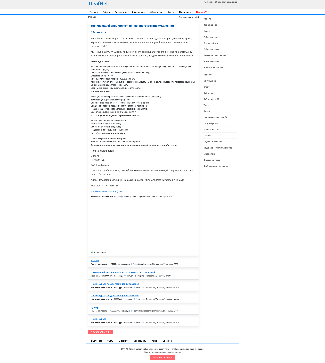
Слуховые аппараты (214, 142)
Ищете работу (211, 43)
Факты (110, 341)
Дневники (167, 341)
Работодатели (211, 37)
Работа (106, 12)
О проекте (123, 341)
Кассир (95, 260)
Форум (170, 12)
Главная (94, 12)
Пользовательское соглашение (166, 352)
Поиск (207, 31)
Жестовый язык (212, 160)
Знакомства (121, 12)
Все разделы (140, 341)
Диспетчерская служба (215, 117)
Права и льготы (211, 129)
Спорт (207, 87)
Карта (147, 352)
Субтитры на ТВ (211, 99)
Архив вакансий (211, 61)
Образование (138, 12)
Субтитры (208, 93)
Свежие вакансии (100, 332)
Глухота (207, 135)
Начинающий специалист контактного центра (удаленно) (123, 272)
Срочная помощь (162, 358)
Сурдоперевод (211, 123)
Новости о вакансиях (214, 67)
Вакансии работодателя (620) (106, 191)
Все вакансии (210, 25)
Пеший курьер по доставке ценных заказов (115, 284)
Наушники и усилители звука (218, 148)
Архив (154, 341)
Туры (206, 105)
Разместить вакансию (215, 55)
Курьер (95, 307)
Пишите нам (185, 12)
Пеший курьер (98, 319)
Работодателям (212, 49)
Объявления (156, 12)
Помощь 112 (202, 12)
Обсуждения (210, 81)
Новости (208, 75)
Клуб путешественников (216, 166)
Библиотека (209, 154)
